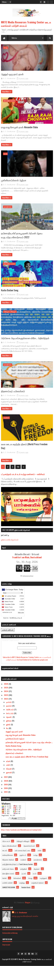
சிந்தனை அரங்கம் (8, 859)
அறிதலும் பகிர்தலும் (10, 312)
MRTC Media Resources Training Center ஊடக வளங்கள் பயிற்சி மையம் (26, 24)
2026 (6, 683)
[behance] (32, 953)
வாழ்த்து (22, 883)
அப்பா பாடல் (6, 841)
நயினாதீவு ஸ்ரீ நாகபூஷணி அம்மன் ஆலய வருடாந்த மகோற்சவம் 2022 (22, 235)
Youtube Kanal (25, 887)
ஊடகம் (4, 850)
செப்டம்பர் (10, 713)
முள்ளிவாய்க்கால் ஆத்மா (13, 180)
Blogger (27, 902)
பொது (5, 48)
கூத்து (35, 855)
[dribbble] (25, 953)
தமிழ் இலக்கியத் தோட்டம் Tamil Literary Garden (17, 864)
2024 (6, 691)
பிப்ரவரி (9, 768)
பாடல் (5, 154)
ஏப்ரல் (8, 761)
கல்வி (39, 850)
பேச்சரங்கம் (17, 878)
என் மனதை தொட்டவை (22, 850)
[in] (51, 2)
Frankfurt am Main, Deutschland (27, 556)
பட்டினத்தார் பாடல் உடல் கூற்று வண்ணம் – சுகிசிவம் (23, 474)
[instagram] (44, 2)
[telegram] (48, 2)
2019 (6, 784)
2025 (6, 687)
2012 (6, 791)
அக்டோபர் (10, 709)
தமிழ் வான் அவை (8, 869)
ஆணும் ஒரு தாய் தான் (12, 74)
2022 (6, 698)
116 (18, 466)
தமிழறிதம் (23, 869)
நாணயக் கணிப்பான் (8, 630)
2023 (6, 695)
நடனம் (24, 873)
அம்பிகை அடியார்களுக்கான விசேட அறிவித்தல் (25, 338)
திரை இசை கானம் (9, 101)
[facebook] (40, 2)
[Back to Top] (36, 953)
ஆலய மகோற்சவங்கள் (9, 846)
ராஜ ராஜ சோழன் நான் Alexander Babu (19, 127)
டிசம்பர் (9, 702)
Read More (5, 91)
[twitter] (22, 953)
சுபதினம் (6, 418)
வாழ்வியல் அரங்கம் (37, 883)
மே (7, 728)
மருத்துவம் (43, 878)
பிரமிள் (4, 878)
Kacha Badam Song (9, 290)
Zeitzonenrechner (27, 576)
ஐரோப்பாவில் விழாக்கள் (9, 539)
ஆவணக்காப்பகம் (29, 846)
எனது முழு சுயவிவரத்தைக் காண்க (25, 916)
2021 (6, 777)
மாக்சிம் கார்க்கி (7, 883)
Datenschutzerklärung (10, 932)
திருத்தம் (37, 869)
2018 (6, 788)
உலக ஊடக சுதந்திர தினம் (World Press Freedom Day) (27, 756)
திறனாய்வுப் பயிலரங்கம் (13, 391)
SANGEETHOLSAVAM (8, 887)
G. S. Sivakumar (21, 912)
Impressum (6, 944)
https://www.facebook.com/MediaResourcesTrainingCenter (21, 829)
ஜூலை (9, 720)
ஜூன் (8, 724)
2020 (6, 780)
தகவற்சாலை (7, 207)
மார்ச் (8, 764)
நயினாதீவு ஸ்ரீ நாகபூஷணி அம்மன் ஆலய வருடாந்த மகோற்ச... (29, 742)
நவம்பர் (9, 705)
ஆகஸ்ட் (9, 716)
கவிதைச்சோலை (7, 855)
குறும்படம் (23, 855)
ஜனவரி (9, 772)
